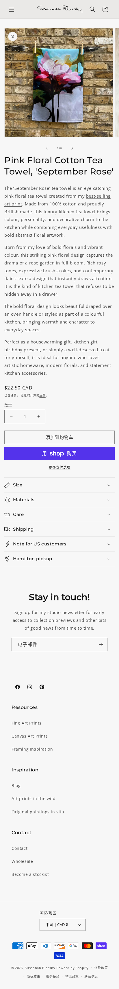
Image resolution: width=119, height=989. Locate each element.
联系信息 (91, 976)
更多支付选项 (59, 467)
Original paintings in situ (38, 812)
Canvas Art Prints (30, 736)
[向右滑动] (72, 148)
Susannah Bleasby (40, 967)
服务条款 (53, 976)
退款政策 (101, 968)
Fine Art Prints (27, 723)
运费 (42, 395)
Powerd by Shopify (72, 967)
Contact (19, 848)
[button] (11, 9)
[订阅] (100, 644)
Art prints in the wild (33, 798)
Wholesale (22, 861)
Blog (16, 785)
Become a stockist (30, 874)
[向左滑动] (46, 148)
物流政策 (72, 976)
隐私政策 (33, 976)
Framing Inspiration (32, 749)
